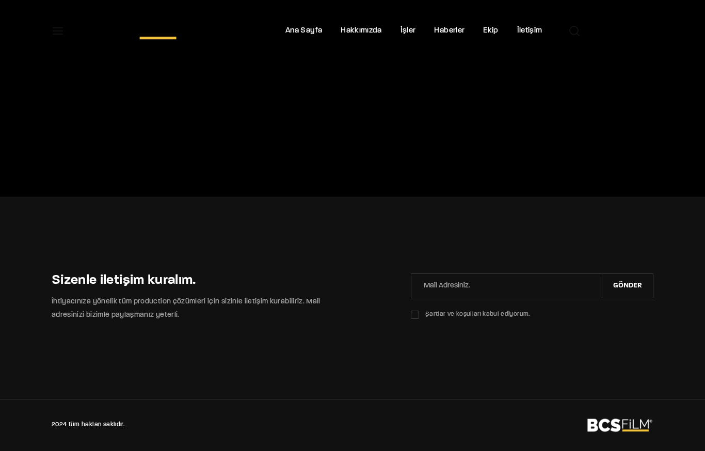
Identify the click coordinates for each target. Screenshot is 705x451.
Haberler (449, 31)
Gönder (627, 285)
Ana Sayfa (303, 31)
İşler (408, 31)
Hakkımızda (361, 31)
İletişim (529, 31)
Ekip (490, 31)
